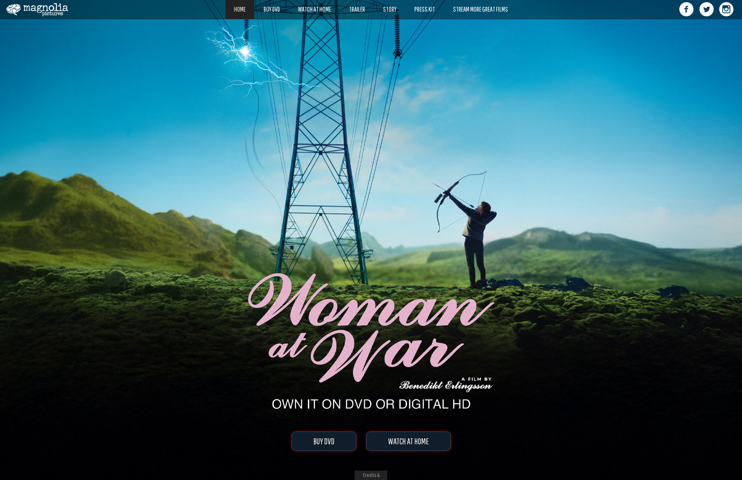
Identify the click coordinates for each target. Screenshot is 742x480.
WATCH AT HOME (408, 441)
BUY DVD (324, 441)
